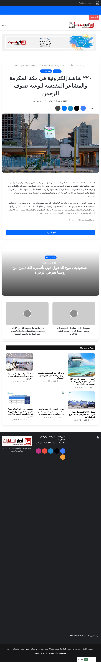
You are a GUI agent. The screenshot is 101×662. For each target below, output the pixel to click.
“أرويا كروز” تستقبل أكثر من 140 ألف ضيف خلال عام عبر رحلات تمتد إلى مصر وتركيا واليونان (82, 381)
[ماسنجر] (64, 108)
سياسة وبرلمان (60, 653)
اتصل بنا (62, 442)
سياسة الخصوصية (50, 442)
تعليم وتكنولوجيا (66, 649)
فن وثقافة (34, 649)
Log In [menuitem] (90, 3)
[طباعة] (57, 108)
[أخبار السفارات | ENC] (81, 25)
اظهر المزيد (51, 232)
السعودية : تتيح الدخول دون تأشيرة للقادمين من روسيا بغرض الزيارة (50, 269)
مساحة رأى (50, 653)
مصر (27, 649)
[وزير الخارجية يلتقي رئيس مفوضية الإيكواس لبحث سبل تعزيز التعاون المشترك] (50, 361)
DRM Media (74, 635)
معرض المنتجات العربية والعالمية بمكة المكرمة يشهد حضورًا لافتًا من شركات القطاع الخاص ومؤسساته (51, 411)
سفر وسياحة (46, 71)
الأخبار (84, 649)
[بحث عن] (97, 26)
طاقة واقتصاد (39, 653)
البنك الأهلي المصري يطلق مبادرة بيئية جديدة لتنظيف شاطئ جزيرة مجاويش (20, 376)
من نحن (39, 442)
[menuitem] (97, 3)
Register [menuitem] (82, 3)
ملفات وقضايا (54, 649)
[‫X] (76, 108)
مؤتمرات (16, 649)
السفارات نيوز (37, 229)
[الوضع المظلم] (13, 26)
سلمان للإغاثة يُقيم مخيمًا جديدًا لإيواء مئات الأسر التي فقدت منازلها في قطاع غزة (82, 414)
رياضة (9, 649)
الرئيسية (82, 65)
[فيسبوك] (83, 108)
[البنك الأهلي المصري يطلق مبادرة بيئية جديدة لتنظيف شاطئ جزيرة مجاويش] (19, 362)
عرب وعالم (77, 649)
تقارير (22, 649)
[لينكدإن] (70, 108)
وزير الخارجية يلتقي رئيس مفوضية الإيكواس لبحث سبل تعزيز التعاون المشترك (51, 375)
